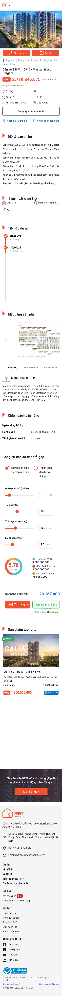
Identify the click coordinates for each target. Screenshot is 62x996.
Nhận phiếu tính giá (17, 120)
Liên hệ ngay (31, 791)
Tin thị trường (9, 913)
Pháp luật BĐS (9, 922)
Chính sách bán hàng (48, 120)
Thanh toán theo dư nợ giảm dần (20, 470)
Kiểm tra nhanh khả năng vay (46, 605)
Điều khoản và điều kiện (49, 984)
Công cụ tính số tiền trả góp (16, 900)
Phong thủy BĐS (10, 931)
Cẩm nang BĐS (10, 927)
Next (56, 339)
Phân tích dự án (10, 917)
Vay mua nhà (9, 896)
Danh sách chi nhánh (15, 883)
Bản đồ (48, 53)
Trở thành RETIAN (13, 878)
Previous (5, 339)
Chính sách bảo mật (11, 984)
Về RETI (7, 874)
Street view (19, 53)
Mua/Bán (7, 869)
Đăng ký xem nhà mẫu (31, 111)
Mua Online (52, 693)
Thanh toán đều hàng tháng (45, 472)
